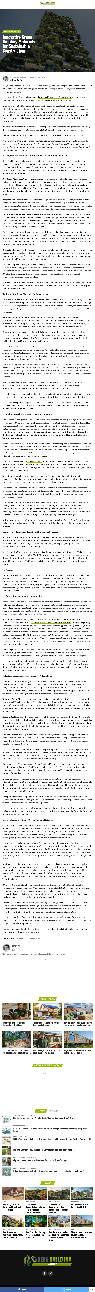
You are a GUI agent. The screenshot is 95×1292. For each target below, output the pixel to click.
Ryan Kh (15, 80)
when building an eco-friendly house (55, 97)
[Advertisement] (47, 978)
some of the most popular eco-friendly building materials (55, 126)
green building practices (29, 938)
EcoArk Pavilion (34, 461)
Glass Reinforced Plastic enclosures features (51, 622)
